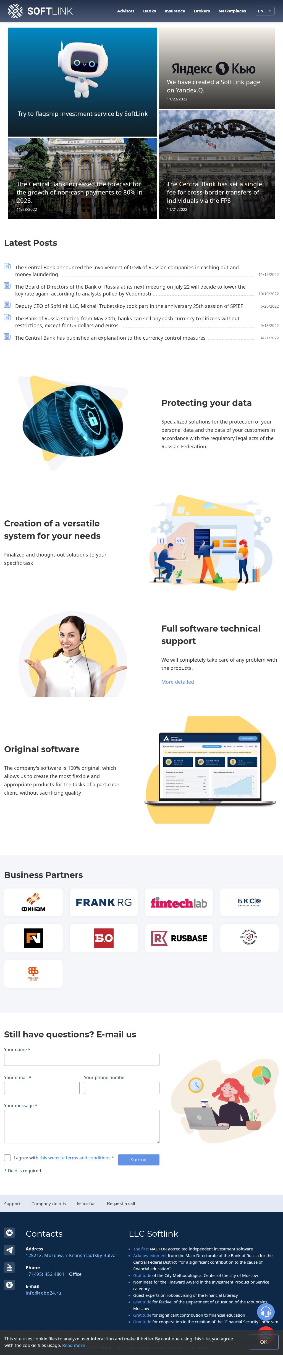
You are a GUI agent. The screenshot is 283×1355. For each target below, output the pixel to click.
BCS (249, 902)
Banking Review (104, 938)
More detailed (177, 681)
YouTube (9, 1267)
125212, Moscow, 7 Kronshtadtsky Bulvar (72, 1255)
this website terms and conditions (76, 1158)
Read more (73, 1345)
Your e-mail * (17, 1077)
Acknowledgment (150, 1255)
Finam (33, 902)
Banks (149, 11)
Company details (49, 1203)
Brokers (202, 11)
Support (12, 1203)
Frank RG (104, 902)
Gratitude (142, 1275)
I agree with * (64, 1158)
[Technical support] (266, 1312)
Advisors (125, 11)
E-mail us (86, 1203)
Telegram (9, 1250)
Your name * (17, 1050)
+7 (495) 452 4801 (45, 1274)
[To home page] (40, 11)
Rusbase (179, 938)
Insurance (175, 11)
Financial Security (249, 938)
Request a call (121, 1203)
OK (9, 1285)
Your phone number (105, 1077)
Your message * (20, 1106)
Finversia (33, 938)
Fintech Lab (179, 902)
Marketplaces (232, 11)
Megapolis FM (33, 974)
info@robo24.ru (43, 1293)
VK (9, 1233)
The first (141, 1249)
